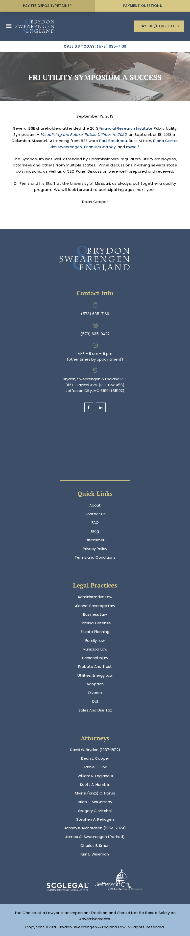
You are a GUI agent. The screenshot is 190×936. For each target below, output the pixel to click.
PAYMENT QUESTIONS (142, 5)
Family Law (95, 640)
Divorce (95, 692)
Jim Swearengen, (66, 146)
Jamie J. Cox (95, 767)
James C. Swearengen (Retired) (95, 836)
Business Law (95, 614)
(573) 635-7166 (111, 46)
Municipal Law (95, 649)
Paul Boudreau (113, 140)
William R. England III (95, 775)
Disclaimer (95, 540)
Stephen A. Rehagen (95, 819)
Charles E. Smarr (95, 845)
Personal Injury (95, 657)
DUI (95, 701)
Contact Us (95, 513)
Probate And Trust (95, 666)
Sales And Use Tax (95, 710)
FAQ (95, 522)
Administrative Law (95, 596)
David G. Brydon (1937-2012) (95, 749)
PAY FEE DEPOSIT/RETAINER (47, 5)
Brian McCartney (100, 146)
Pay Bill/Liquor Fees (159, 25)
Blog (95, 531)
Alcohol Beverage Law (95, 605)
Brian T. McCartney (95, 801)
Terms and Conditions (95, 557)
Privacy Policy (95, 548)
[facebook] (88, 407)
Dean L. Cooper (95, 758)
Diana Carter (165, 140)
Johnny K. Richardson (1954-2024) (95, 828)
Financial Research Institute (126, 128)
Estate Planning (95, 631)
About (95, 505)
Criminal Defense (95, 623)
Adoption (95, 684)
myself (132, 146)
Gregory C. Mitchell (95, 810)
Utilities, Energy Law (95, 675)
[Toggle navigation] (9, 26)
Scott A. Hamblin (95, 784)
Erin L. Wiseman (95, 854)
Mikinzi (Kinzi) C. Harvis (95, 793)
